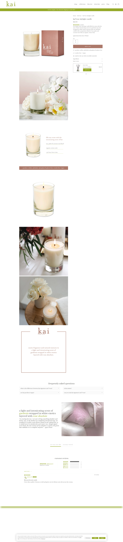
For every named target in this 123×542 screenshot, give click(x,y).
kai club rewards (82, 515)
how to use (76, 61)
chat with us (80, 517)
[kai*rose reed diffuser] (78, 68)
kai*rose (79, 15)
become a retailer (53, 528)
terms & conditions (83, 526)
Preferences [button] (43, 538)
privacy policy (81, 524)
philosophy (51, 519)
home (74, 15)
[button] (82, 4)
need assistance (81, 519)
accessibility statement (83, 528)
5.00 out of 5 (50, 463)
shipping (79, 522)
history (50, 517)
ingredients (76, 58)
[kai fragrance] (11, 4)
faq (49, 522)
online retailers (52, 526)
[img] (27, 475)
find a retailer (52, 524)
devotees (50, 515)
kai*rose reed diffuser (87, 67)
